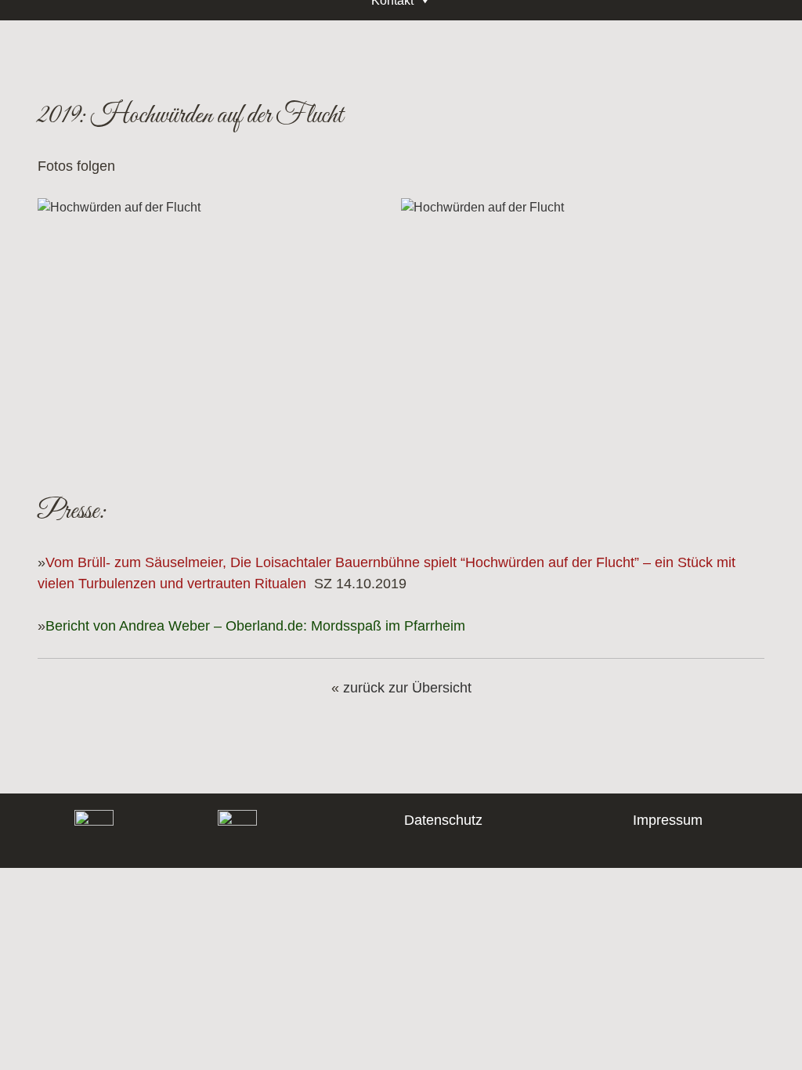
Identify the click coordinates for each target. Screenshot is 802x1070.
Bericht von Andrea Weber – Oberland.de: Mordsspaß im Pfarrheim (255, 626)
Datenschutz (443, 820)
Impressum (668, 820)
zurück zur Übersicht (407, 688)
